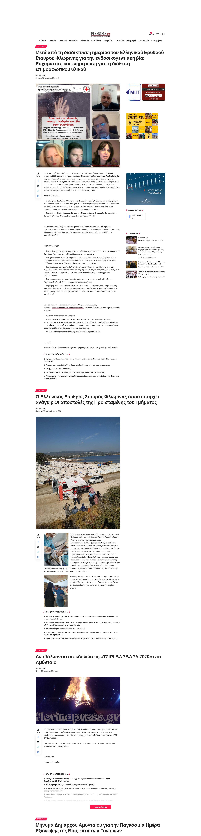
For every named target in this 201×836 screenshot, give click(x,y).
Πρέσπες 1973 (143, 237)
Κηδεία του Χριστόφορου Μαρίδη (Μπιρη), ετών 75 (66, 629)
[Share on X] (38, 185)
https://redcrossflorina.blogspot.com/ (67, 308)
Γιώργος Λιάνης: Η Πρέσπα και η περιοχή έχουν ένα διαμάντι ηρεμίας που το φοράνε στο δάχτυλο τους (151, 250)
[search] (153, 34)
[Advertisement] (63, 14)
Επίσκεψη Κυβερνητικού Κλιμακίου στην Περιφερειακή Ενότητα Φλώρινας (75, 372)
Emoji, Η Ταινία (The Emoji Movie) (58, 369)
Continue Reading (100, 807)
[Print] (38, 195)
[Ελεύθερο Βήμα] (100, 34)
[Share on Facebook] (38, 180)
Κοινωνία (141, 240)
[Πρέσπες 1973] (131, 240)
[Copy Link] (38, 190)
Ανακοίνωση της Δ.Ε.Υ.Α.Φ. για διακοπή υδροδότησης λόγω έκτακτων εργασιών (78, 365)
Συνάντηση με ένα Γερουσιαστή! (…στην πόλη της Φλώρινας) (70, 785)
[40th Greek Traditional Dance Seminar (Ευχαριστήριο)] (131, 274)
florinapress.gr (41, 75)
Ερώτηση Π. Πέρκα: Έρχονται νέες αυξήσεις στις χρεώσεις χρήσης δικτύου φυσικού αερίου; (81, 638)
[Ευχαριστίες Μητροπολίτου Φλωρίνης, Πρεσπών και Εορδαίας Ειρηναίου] (131, 264)
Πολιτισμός (41, 46)
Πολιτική (141, 255)
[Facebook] (136, 216)
